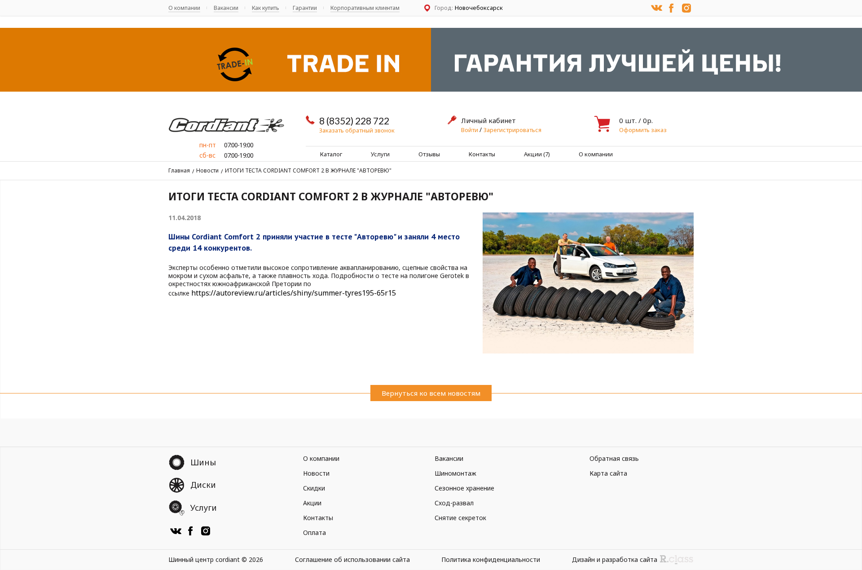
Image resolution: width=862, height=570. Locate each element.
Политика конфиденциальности (490, 559)
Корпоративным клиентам (365, 8)
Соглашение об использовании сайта (352, 559)
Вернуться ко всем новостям (431, 393)
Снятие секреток (460, 517)
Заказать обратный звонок (357, 130)
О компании (184, 8)
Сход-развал (454, 503)
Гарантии (305, 8)
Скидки (314, 488)
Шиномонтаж (455, 473)
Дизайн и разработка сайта (614, 559)
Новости (207, 170)
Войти (470, 130)
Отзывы (429, 154)
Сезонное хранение (464, 488)
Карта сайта (608, 473)
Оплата (314, 532)
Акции (312, 503)
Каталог (331, 154)
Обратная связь (614, 458)
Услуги (380, 154)
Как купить (265, 8)
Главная (179, 170)
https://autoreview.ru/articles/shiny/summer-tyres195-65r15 (293, 293)
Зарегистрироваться (512, 130)
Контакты (482, 154)
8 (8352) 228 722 (354, 120)
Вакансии (226, 8)
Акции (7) (537, 154)
